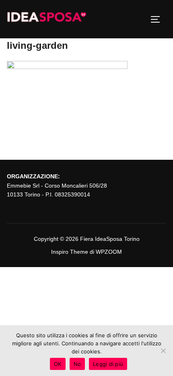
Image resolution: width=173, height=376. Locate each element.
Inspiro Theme (69, 252)
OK (58, 364)
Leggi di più (108, 364)
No (77, 364)
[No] (163, 351)
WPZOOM (109, 252)
